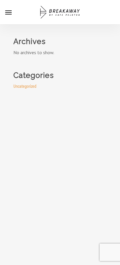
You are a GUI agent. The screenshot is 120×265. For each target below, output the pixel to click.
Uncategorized (24, 86)
